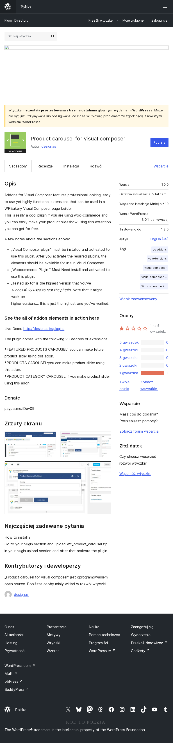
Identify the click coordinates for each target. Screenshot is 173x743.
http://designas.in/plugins (43, 328)
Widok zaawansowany (138, 299)
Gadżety (140, 650)
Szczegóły (18, 166)
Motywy (54, 634)
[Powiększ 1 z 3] (50, 437)
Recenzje (45, 166)
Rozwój (96, 166)
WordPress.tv (102, 650)
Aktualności (14, 634)
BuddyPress (17, 689)
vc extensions (157, 258)
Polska (20, 709)
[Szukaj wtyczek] (52, 36)
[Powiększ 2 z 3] (105, 437)
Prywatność (15, 650)
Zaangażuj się (142, 627)
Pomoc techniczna (104, 634)
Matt (11, 673)
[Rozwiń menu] (166, 7)
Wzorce (53, 650)
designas (48, 146)
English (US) (159, 239)
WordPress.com (20, 665)
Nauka (94, 627)
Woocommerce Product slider (154, 286)
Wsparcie (161, 166)
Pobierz (159, 142)
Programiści (98, 643)
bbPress (14, 681)
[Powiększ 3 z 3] (105, 467)
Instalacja (71, 166)
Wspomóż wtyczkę (135, 473)
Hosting (11, 643)
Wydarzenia (140, 634)
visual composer (155, 267)
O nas (9, 627)
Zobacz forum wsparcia (139, 431)
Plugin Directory (16, 20)
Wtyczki (53, 643)
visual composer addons (154, 277)
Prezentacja (56, 627)
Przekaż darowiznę (149, 643)
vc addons (160, 249)
